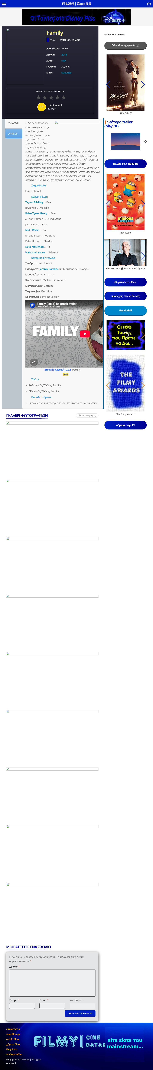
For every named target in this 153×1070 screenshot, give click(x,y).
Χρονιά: (50, 54)
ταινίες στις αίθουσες (125, 163)
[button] (145, 142)
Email (43, 1000)
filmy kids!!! (125, 310)
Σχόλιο (14, 966)
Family (54, 33)
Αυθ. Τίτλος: (53, 48)
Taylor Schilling (34, 202)
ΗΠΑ (63, 60)
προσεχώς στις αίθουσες (125, 296)
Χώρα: (49, 60)
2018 (64, 54)
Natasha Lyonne (35, 252)
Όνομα (14, 1000)
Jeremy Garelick (48, 269)
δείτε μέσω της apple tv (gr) (125, 45)
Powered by (109, 35)
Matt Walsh (32, 230)
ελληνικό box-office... (126, 282)
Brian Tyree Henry (36, 213)
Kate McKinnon (34, 246)
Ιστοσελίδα (76, 1000)
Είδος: (49, 72)
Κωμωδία (66, 72)
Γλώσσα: (51, 66)
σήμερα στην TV (125, 425)
